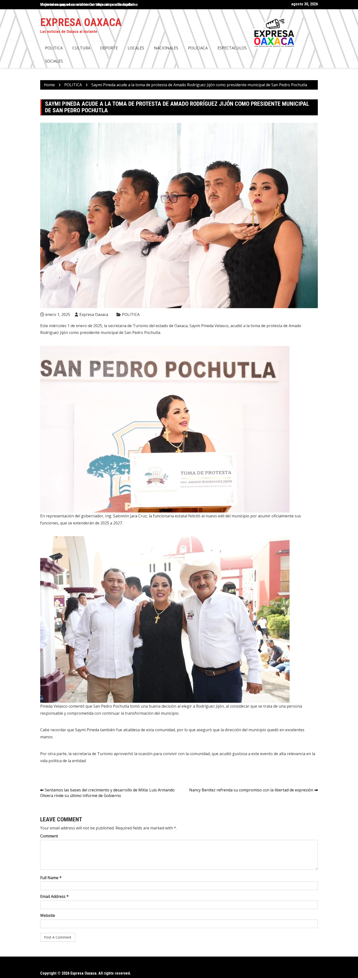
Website (47, 915)
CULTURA (81, 48)
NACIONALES (166, 48)
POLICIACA (198, 48)
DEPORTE (109, 48)
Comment (49, 836)
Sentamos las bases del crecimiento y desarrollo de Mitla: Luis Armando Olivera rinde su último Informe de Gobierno (107, 792)
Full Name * (51, 877)
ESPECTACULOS (232, 48)
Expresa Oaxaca (81, 22)
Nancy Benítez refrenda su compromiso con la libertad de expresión (251, 790)
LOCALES (136, 48)
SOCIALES (54, 61)
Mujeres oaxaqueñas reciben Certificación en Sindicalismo (89, 4)
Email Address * (54, 896)
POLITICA (54, 48)
